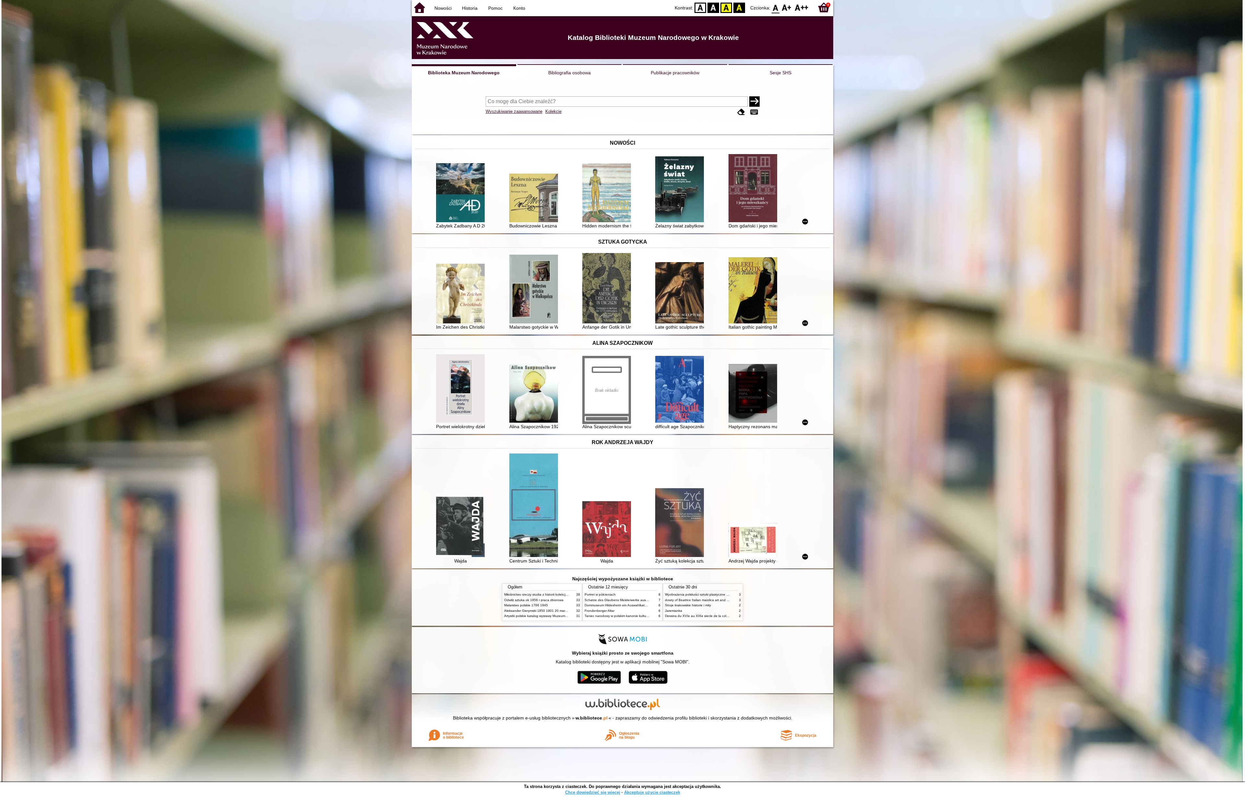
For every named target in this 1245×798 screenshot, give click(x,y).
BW (713, 7)
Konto (519, 8)
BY (739, 7)
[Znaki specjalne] (754, 112)
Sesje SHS (780, 72)
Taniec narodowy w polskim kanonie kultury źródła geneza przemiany (636, 616)
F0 (776, 7)
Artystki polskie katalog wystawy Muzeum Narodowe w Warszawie (552, 616)
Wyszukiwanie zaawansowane (514, 111)
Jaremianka (673, 610)
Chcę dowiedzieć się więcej (592, 792)
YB (726, 7)
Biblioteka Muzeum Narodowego (464, 72)
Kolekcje (553, 111)
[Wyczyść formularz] (741, 112)
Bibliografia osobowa (569, 72)
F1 (787, 7)
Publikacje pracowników (675, 72)
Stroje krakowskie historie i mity (688, 605)
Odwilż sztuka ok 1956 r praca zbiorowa (533, 600)
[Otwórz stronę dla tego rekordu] (462, 193)
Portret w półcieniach (600, 594)
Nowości (443, 8)
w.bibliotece (591, 717)
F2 (802, 7)
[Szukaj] (754, 101)
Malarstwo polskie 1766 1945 (526, 605)
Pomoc (495, 8)
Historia (470, 8)
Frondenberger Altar (599, 610)
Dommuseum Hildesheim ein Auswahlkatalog (618, 605)
